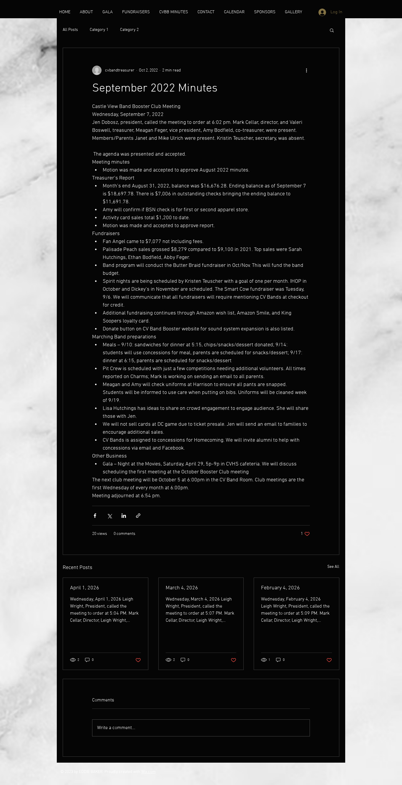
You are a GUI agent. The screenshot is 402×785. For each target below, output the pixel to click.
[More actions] (306, 70)
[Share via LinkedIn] (124, 515)
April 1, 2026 (84, 588)
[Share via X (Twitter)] (109, 515)
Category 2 (129, 29)
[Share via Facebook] (95, 515)
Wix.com (148, 771)
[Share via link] (138, 515)
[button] (332, 30)
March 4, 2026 (182, 588)
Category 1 (99, 29)
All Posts (70, 29)
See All (333, 566)
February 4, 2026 (280, 588)
